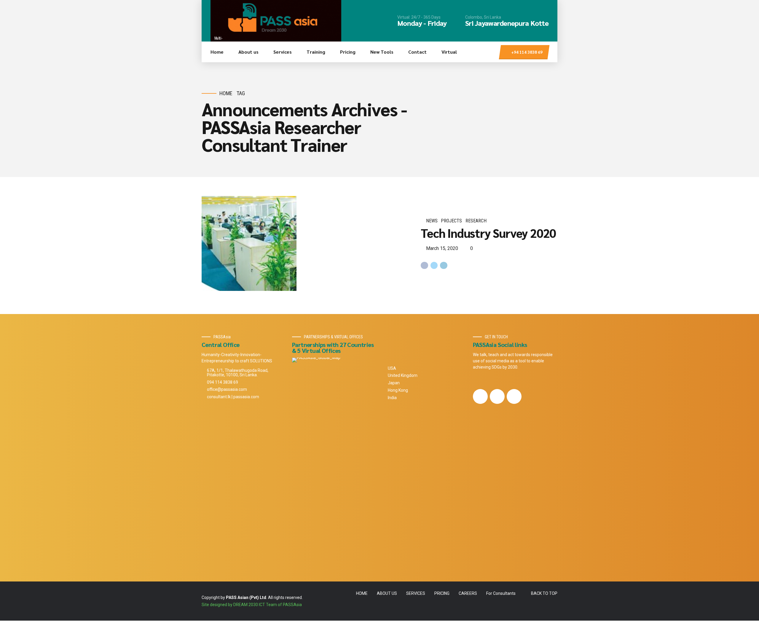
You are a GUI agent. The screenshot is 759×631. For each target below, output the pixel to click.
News (432, 221)
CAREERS (468, 593)
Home (217, 52)
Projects (451, 221)
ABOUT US (387, 593)
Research (476, 221)
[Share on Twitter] (434, 265)
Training (316, 52)
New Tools (381, 52)
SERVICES (415, 593)
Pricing (347, 52)
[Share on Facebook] (424, 265)
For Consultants (501, 593)
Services (282, 52)
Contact (417, 52)
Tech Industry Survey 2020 (488, 232)
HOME (362, 593)
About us (248, 52)
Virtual (449, 52)
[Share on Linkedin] (443, 265)
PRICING (441, 593)
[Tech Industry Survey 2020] (306, 243)
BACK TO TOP (544, 593)
